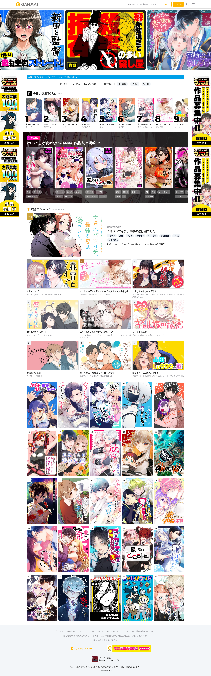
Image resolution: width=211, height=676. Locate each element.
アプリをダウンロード (84, 648)
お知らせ (155, 4)
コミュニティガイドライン (91, 631)
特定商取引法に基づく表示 (105, 639)
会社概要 (60, 631)
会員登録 (178, 4)
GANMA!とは (132, 4)
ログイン (166, 4)
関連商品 (144, 4)
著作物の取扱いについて (118, 631)
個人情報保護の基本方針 (143, 631)
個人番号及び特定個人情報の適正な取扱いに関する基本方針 (120, 635)
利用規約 (71, 631)
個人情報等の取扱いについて (76, 635)
